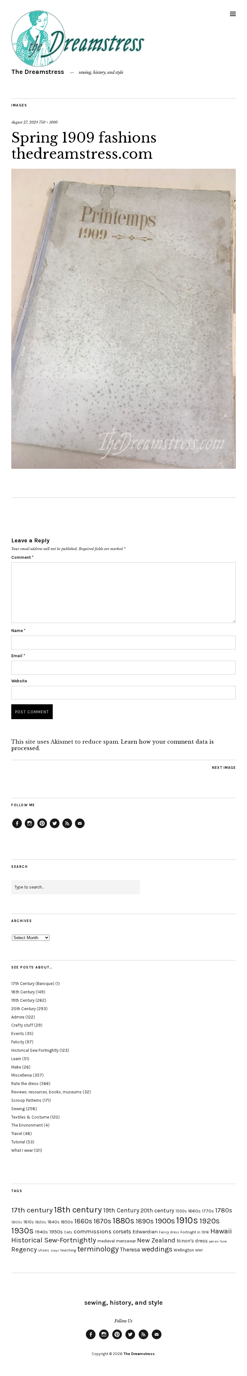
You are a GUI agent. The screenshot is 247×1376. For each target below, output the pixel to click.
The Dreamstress (37, 71)
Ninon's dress (192, 1241)
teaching (68, 1250)
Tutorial (18, 1142)
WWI (199, 1250)
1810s (28, 1222)
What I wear (22, 1150)
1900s (165, 1220)
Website (19, 680)
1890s (145, 1221)
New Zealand (156, 1240)
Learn (16, 1058)
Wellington (184, 1250)
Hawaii (221, 1231)
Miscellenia (21, 1075)
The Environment (27, 1125)
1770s (208, 1211)
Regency (24, 1249)
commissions (93, 1231)
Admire (17, 1017)
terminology (98, 1248)
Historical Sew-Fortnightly (53, 1240)
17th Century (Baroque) (32, 983)
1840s (53, 1221)
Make (16, 1067)
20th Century (23, 1008)
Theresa (130, 1249)
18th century (78, 1209)
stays (54, 1250)
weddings (157, 1249)
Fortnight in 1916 (194, 1232)
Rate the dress (25, 1083)
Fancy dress (169, 1232)
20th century (157, 1210)
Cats (68, 1232)
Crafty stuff (22, 1025)
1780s (223, 1210)
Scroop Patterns (26, 1100)
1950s (56, 1232)
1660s (194, 1211)
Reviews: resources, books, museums (46, 1092)
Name (18, 630)
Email (18, 655)
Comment (22, 557)
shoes (43, 1250)
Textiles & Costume (30, 1117)
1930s (22, 1231)
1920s (209, 1220)
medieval (106, 1241)
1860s (83, 1221)
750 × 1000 (48, 122)
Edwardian (145, 1232)
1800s (16, 1222)
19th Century (22, 1000)
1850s (67, 1222)
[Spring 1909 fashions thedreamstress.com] (123, 467)
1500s (181, 1211)
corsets (122, 1231)
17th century (32, 1210)
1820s (40, 1222)
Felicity (17, 1042)
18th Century (23, 991)
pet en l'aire (218, 1241)
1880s (123, 1221)
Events (17, 1033)
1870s (102, 1221)
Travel (16, 1133)
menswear (126, 1241)
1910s (187, 1220)
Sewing (18, 1108)
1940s (41, 1232)
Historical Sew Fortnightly (35, 1050)
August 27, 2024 (24, 122)
